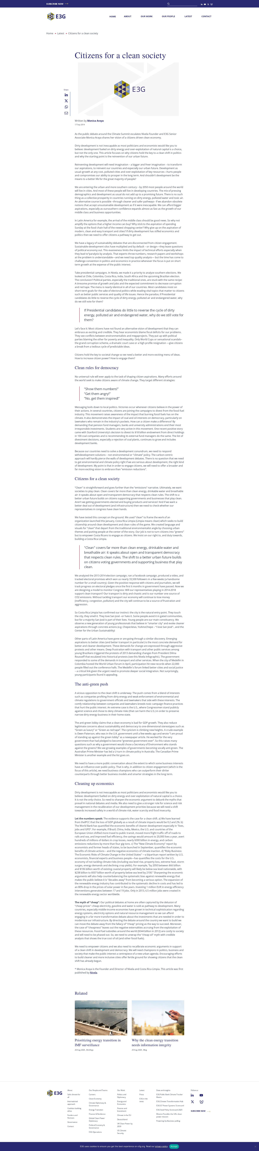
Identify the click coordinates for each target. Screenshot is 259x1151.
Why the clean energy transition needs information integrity (155, 1042)
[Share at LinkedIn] (66, 95)
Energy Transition (96, 1110)
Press (141, 1094)
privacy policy (161, 1146)
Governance (72, 1122)
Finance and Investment (122, 1109)
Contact (206, 16)
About (127, 16)
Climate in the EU (124, 1115)
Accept (174, 1146)
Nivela (93, 972)
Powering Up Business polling (168, 1121)
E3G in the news (143, 1100)
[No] (255, 1146)
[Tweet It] (66, 101)
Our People (168, 16)
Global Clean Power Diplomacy (97, 1119)
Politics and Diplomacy (121, 1095)
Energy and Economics (121, 1102)
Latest (188, 16)
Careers (92, 1094)
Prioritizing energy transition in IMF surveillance (98, 1042)
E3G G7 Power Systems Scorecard (170, 1105)
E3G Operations (95, 1132)
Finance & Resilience (97, 1114)
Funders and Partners (72, 1116)
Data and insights (163, 1090)
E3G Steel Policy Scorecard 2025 (169, 1110)
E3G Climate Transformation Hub (169, 1101)
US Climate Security (121, 1131)
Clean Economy (95, 1098)
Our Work (146, 16)
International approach (72, 1102)
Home (112, 16)
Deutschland (122, 1119)
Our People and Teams (98, 1090)
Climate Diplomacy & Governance (97, 1104)
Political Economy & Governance (97, 1126)
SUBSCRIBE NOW (54, 3)
